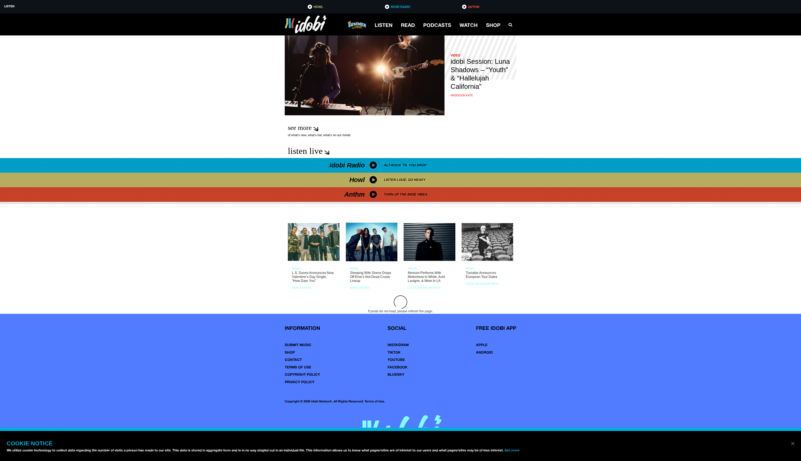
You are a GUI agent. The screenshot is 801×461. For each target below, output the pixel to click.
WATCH (469, 25)
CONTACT (293, 359)
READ (408, 25)
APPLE (481, 345)
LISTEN (384, 25)
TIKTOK (394, 352)
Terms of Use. (375, 401)
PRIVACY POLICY (299, 382)
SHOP (493, 25)
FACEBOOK (397, 367)
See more (511, 450)
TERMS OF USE (298, 367)
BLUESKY (396, 374)
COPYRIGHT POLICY (302, 374)
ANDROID (484, 352)
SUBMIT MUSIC (298, 345)
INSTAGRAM (398, 345)
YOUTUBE (396, 359)
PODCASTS (437, 25)
